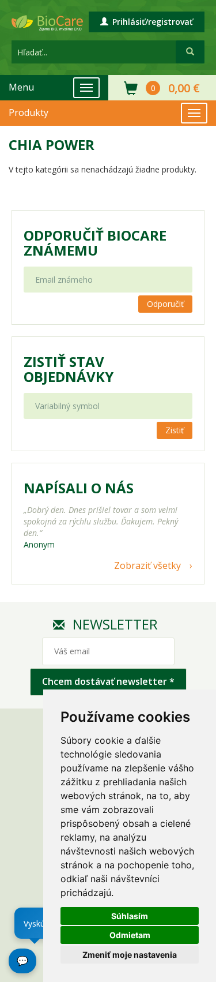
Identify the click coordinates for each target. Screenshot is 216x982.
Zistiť (174, 430)
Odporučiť (165, 303)
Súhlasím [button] (129, 916)
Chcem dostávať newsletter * (108, 681)
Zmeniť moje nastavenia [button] (129, 954)
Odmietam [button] (129, 935)
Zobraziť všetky (147, 565)
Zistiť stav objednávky (68, 369)
